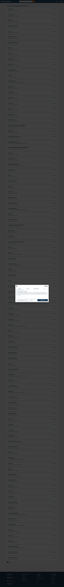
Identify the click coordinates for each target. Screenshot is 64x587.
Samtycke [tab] (19, 288)
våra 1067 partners (20, 292)
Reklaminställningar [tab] (36, 288)
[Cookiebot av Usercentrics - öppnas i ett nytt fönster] (44, 286)
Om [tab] (44, 288)
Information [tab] (27, 288)
